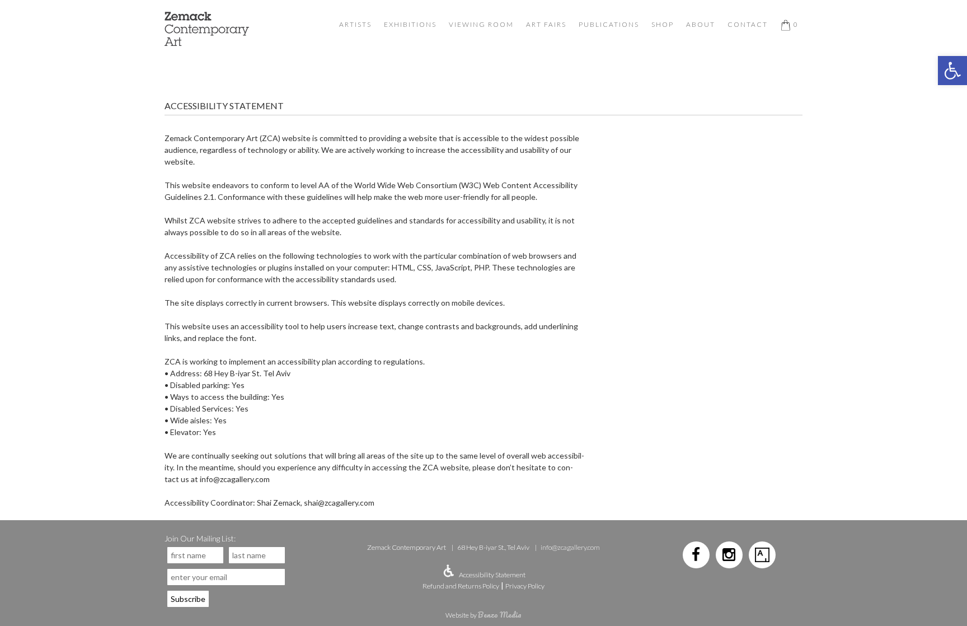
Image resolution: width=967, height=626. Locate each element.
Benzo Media (500, 614)
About (700, 24)
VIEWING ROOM (481, 24)
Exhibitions (410, 24)
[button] (952, 70)
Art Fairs (546, 24)
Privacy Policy (524, 586)
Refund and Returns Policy (461, 586)
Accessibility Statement (492, 575)
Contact (747, 24)
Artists (355, 24)
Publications (609, 24)
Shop (662, 24)
